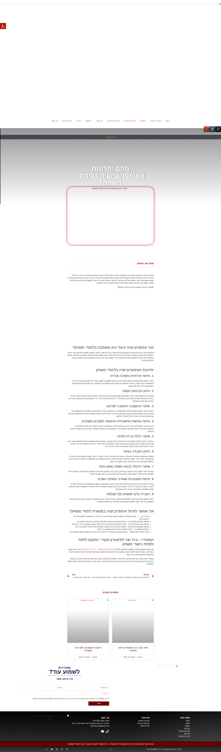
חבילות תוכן (67, 121)
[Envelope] (102, 731)
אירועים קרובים (130, 121)
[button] (3, 26)
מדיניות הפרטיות (69, 699)
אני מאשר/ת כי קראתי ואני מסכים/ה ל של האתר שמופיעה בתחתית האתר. (69, 699)
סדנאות (88, 121)
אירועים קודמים (113, 121)
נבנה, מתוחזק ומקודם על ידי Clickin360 (164, 749)
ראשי (168, 121)
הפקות (142, 121)
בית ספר (99, 121)
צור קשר (54, 121)
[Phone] (107, 731)
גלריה (78, 121)
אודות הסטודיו (155, 121)
